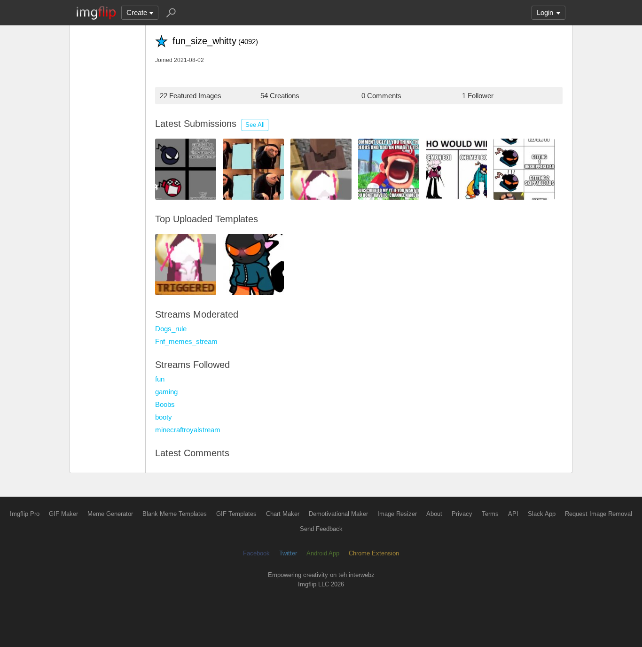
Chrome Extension (374, 553)
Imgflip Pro (24, 513)
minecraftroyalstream (187, 430)
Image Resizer (397, 513)
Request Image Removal (598, 513)
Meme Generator (110, 513)
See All (255, 124)
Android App (322, 553)
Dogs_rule (171, 329)
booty (163, 417)
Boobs (165, 404)
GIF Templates (236, 513)
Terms (490, 513)
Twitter (288, 553)
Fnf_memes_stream (186, 341)
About (434, 513)
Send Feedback (321, 528)
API (513, 513)
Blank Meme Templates (174, 513)
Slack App (542, 513)
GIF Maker (63, 513)
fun (159, 379)
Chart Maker (282, 513)
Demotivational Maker (338, 513)
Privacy (462, 513)
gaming (166, 392)
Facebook (256, 553)
